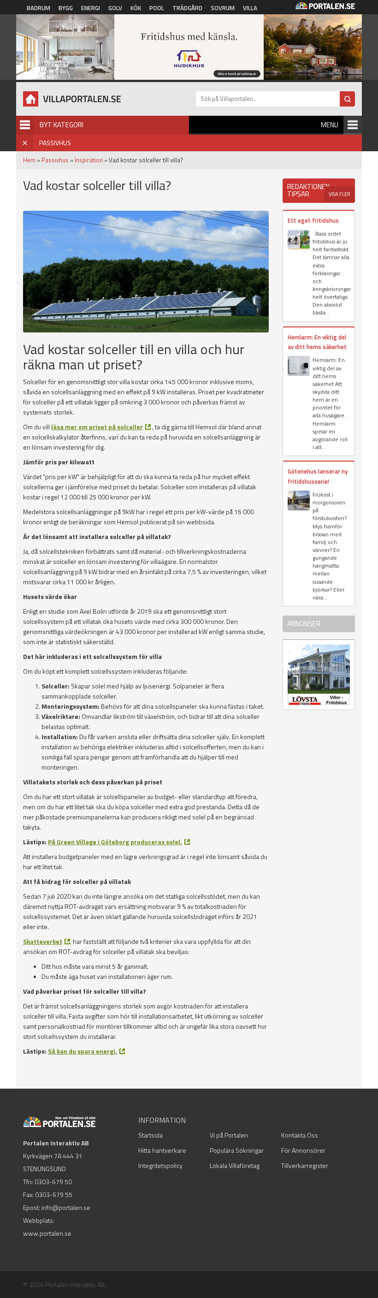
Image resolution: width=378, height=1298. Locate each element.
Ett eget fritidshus (313, 220)
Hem (29, 160)
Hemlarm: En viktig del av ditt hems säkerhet (317, 341)
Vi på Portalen (229, 1135)
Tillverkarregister (304, 1165)
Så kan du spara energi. (82, 1051)
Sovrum (223, 7)
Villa (250, 7)
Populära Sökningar (237, 1150)
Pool (156, 7)
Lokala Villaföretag (235, 1165)
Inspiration (89, 160)
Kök (135, 7)
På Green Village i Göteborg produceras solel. (115, 842)
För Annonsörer (303, 1150)
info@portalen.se (65, 1207)
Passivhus (55, 160)
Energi (90, 7)
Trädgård (187, 7)
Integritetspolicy (160, 1165)
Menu (329, 124)
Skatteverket (42, 941)
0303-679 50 (53, 1181)
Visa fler (339, 194)
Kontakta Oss (299, 1135)
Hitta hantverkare (162, 1150)
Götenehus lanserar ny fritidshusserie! (318, 476)
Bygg (66, 7)
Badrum (38, 7)
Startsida (150, 1135)
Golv (115, 7)
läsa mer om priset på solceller (97, 427)
